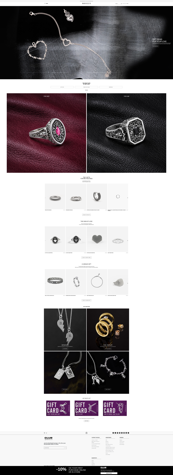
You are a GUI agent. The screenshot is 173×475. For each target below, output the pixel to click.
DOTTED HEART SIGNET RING (91, 252)
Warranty (107, 441)
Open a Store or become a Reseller (95, 442)
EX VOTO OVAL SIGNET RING (48, 252)
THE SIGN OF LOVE (86, 221)
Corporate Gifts (94, 448)
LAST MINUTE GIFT (86, 398)
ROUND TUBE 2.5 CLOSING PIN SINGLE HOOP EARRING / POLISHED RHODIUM (117, 210)
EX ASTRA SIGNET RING (69, 252)
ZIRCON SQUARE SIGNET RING (112, 295)
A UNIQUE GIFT (86, 264)
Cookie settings (108, 454)
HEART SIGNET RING (110, 252)
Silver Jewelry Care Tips (109, 444)
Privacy (107, 453)
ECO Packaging (122, 444)
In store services (108, 445)
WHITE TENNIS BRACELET (90, 295)
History (93, 460)
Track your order (122, 441)
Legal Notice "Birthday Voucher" (110, 448)
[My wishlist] (123, 3)
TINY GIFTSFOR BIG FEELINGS (86, 177)
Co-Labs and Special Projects (96, 443)
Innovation (93, 463)
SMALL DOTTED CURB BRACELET (49, 295)
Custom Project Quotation (95, 446)
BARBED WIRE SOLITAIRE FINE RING (71, 295)
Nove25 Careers (94, 445)
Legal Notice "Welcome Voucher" (110, 447)
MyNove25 (93, 464)
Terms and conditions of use (110, 451)
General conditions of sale (109, 450)
